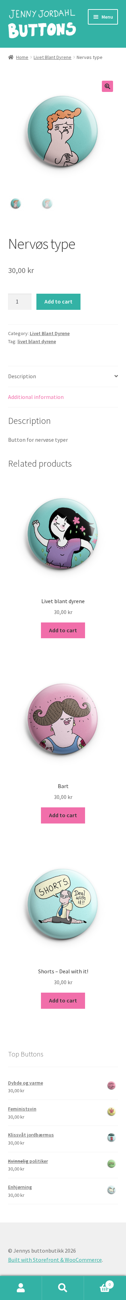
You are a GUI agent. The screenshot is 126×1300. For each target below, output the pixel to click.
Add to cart (58, 301)
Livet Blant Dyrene (52, 57)
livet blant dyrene (37, 341)
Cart (97, 1282)
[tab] (63, 376)
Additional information (36, 396)
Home (22, 57)
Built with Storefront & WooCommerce (55, 1259)
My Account (21, 1288)
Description (22, 376)
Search (63, 1288)
